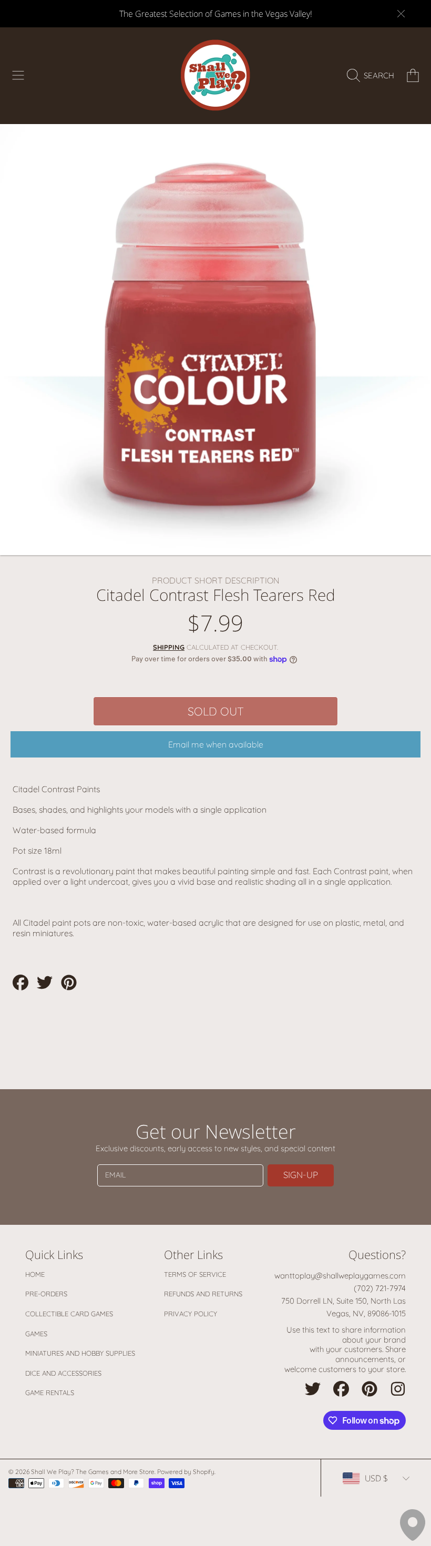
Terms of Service (195, 1274)
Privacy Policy (190, 1313)
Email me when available (215, 744)
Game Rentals (49, 1392)
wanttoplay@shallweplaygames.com (340, 1276)
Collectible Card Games (69, 1313)
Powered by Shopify (185, 1472)
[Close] (401, 14)
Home (35, 1274)
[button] (18, 75)
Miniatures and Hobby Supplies (80, 1353)
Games (36, 1333)
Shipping (168, 647)
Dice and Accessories (63, 1373)
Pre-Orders (46, 1293)
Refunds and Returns (203, 1293)
